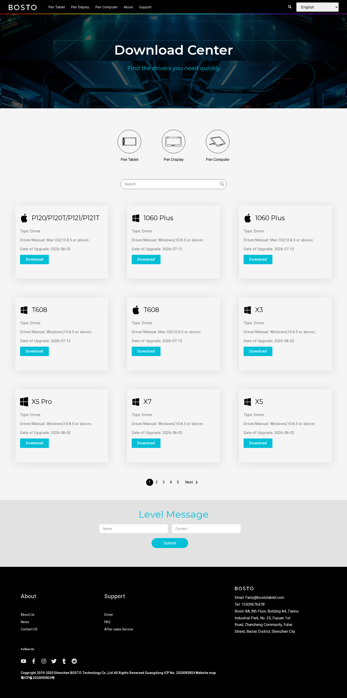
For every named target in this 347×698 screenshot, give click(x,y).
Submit (170, 543)
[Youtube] (23, 661)
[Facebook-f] (33, 661)
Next (189, 482)
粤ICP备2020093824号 (38, 678)
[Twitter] (54, 661)
